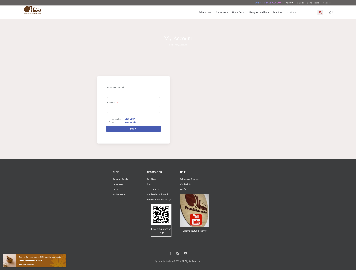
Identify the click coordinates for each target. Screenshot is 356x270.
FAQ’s (183, 189)
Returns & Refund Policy (159, 199)
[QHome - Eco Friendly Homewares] (32, 10)
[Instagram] (178, 253)
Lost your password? (130, 121)
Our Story (151, 179)
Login (133, 129)
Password (112, 102)
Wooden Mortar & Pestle (30, 261)
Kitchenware (119, 194)
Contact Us (185, 184)
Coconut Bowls (120, 179)
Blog (149, 184)
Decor (116, 189)
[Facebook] (170, 253)
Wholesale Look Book (157, 194)
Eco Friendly (153, 189)
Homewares (118, 184)
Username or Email (116, 87)
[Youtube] (185, 253)
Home (172, 45)
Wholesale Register (189, 179)
